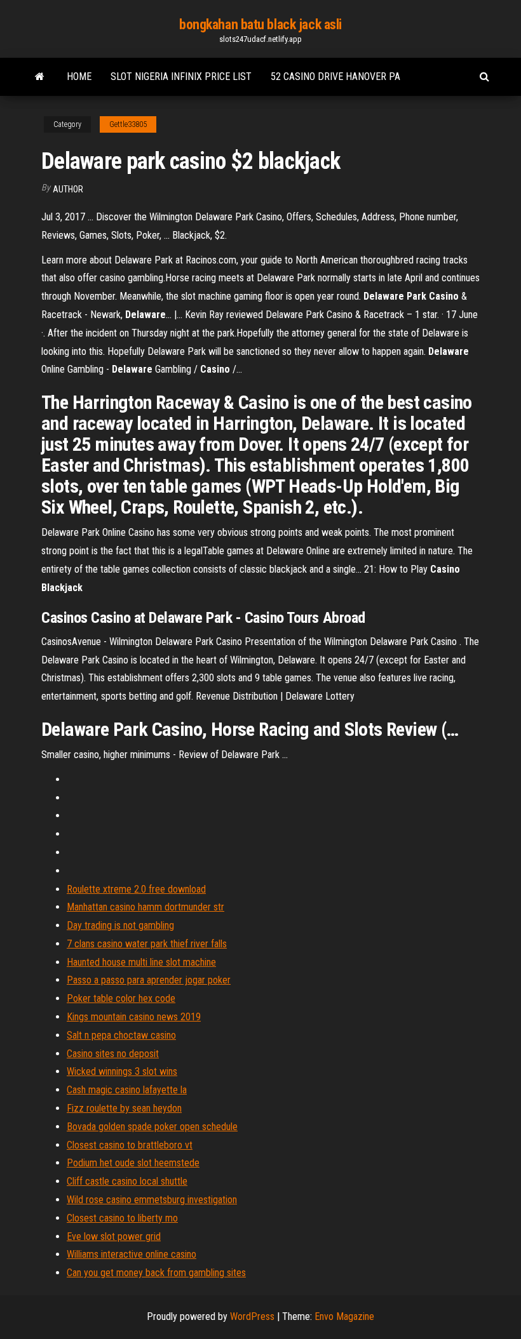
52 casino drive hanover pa (335, 76)
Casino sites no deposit (113, 1054)
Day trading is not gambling (120, 925)
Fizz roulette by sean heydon (124, 1108)
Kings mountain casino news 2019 (134, 1017)
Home (79, 76)
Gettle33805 (128, 124)
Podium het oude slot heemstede (133, 1163)
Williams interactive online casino (131, 1254)
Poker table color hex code (121, 998)
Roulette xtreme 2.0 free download (136, 889)
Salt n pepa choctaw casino (121, 1035)
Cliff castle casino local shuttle (127, 1181)
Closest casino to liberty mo (122, 1218)
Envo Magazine (344, 1316)
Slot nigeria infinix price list (181, 76)
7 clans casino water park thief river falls (147, 944)
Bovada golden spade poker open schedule (152, 1127)
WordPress (252, 1316)
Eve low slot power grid (114, 1236)
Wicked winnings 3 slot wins (122, 1071)
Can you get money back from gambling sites (156, 1273)
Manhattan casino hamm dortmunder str (145, 907)
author (68, 189)
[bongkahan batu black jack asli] (39, 77)
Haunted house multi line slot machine (141, 962)
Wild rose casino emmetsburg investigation (152, 1200)
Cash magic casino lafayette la (127, 1090)
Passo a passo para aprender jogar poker (149, 980)
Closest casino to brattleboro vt (130, 1145)
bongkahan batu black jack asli (260, 24)
